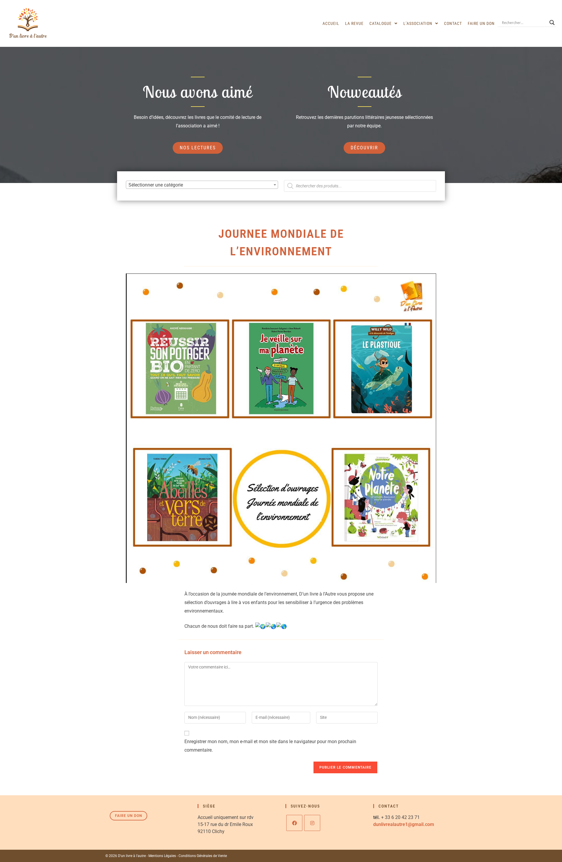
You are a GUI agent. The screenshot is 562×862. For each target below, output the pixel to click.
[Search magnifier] (552, 22)
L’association (417, 23)
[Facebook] (294, 823)
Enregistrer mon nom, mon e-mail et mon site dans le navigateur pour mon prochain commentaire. (270, 746)
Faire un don (481, 23)
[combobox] (202, 185)
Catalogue (380, 23)
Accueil (331, 23)
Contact (453, 23)
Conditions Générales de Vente (203, 856)
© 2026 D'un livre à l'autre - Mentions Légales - (142, 856)
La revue (354, 23)
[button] (383, 23)
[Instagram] (312, 823)
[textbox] (202, 185)
